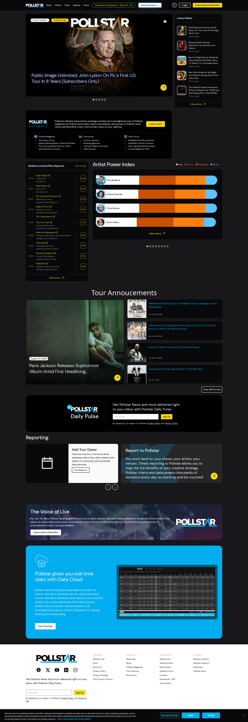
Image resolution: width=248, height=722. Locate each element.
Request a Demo (201, 659)
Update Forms (166, 671)
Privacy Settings (100, 675)
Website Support (201, 663)
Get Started (45, 626)
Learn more (155, 123)
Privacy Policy (154, 423)
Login (185, 5)
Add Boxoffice (166, 663)
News (128, 663)
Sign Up (166, 416)
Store (95, 663)
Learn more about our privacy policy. (74, 719)
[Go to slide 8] (167, 246)
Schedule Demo (149, 5)
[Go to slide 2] (96, 99)
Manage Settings (170, 715)
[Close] (243, 715)
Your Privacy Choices (103, 679)
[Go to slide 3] (99, 99)
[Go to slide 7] (164, 246)
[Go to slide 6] (162, 246)
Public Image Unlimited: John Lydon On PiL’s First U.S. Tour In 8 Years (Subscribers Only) (84, 78)
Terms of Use (171, 423)
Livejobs (163, 675)
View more (196, 104)
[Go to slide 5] (105, 99)
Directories (131, 675)
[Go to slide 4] (102, 99)
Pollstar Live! (98, 659)
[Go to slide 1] (93, 99)
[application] (157, 201)
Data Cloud (165, 667)
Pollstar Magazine (134, 667)
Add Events (165, 659)
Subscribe (131, 659)
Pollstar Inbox (199, 671)
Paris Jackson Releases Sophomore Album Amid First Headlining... (64, 369)
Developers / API (167, 679)
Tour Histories (132, 671)
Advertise (197, 667)
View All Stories (212, 389)
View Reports (80, 470)
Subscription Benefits (207, 5)
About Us (97, 667)
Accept (211, 715)
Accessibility (166, 683)
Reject (191, 715)
